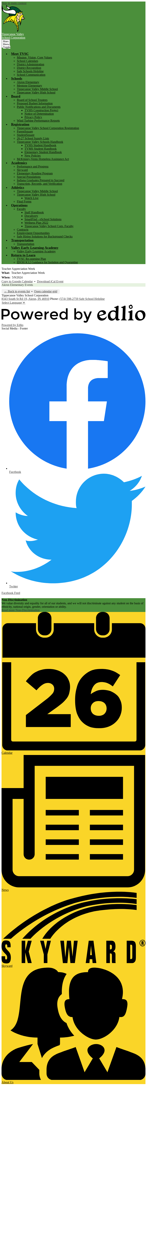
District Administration (30, 64)
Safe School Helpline (92, 298)
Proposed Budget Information (35, 103)
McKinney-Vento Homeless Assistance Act (43, 159)
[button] (20, 54)
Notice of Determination (39, 113)
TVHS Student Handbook (40, 145)
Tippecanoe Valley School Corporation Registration (48, 128)
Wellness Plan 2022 (36, 222)
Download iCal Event (50, 281)
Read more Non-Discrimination (21, 610)
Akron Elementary (28, 82)
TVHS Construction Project (41, 110)
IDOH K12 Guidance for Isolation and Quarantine (47, 262)
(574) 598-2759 (69, 298)
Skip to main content (14, 3)
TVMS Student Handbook (40, 148)
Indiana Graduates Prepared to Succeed (40, 180)
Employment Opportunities (33, 233)
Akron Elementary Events (17, 284)
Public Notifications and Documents (38, 106)
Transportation (25, 244)
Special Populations (29, 176)
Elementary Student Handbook (43, 152)
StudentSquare (25, 135)
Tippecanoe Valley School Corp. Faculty (49, 226)
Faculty (21, 209)
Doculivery (31, 215)
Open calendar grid (45, 291)
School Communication (31, 74)
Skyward (22, 170)
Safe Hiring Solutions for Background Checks (45, 236)
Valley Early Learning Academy (36, 251)
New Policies (32, 155)
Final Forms (24, 201)
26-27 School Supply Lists (33, 138)
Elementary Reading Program (35, 173)
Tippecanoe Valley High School (36, 92)
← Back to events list (17, 291)
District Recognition (29, 67)
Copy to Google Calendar (17, 281)
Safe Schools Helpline (30, 71)
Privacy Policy (33, 117)
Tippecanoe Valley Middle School (37, 89)
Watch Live (31, 198)
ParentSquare (25, 131)
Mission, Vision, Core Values (34, 57)
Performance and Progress (32, 166)
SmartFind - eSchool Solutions (42, 219)
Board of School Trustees (32, 100)
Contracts (22, 229)
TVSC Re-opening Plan (31, 258)
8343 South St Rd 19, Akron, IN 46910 (25, 298)
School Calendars (27, 61)
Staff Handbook (34, 212)
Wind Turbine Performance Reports (38, 120)
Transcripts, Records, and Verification (39, 183)
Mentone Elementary (29, 85)
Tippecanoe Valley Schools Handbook (40, 141)
